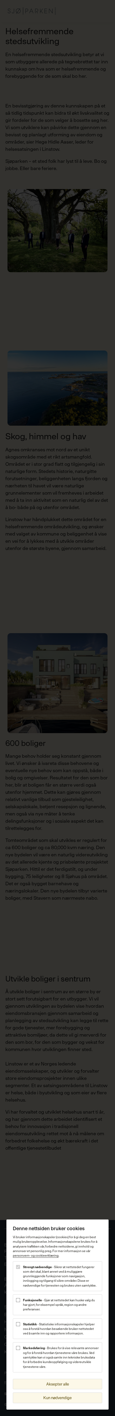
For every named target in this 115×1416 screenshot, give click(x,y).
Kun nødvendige (57, 1397)
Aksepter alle (57, 1384)
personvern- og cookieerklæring (36, 1255)
